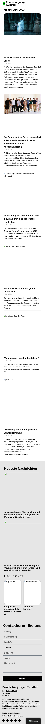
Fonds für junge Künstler (15, 3)
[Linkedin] (19, 720)
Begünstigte (13, 576)
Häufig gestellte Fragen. (11, 713)
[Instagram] (7, 720)
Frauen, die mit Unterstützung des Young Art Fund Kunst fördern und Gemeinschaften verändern (22, 568)
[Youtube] (15, 720)
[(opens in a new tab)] (22, 33)
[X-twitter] (11, 720)
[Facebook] (3, 720)
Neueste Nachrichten (20, 468)
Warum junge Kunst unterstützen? (21, 358)
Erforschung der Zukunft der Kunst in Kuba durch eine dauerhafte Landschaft (22, 218)
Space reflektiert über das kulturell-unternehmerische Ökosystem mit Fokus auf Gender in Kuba (22, 514)
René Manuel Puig (9, 704)
